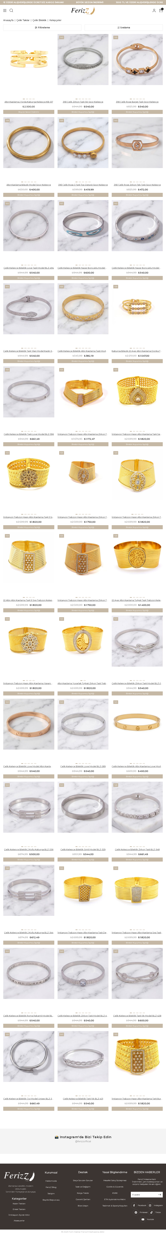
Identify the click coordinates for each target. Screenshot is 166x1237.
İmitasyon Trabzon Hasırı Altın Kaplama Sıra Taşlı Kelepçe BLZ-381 (137, 932)
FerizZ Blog (51, 1187)
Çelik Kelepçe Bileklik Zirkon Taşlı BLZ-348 (137, 849)
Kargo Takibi (83, 1193)
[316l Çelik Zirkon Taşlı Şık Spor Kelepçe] (83, 66)
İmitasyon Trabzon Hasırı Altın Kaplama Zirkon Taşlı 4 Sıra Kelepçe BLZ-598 (83, 434)
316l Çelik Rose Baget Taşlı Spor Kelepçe (137, 101)
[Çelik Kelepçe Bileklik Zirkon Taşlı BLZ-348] (137, 814)
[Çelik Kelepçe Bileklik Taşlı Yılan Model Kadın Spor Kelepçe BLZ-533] (28, 316)
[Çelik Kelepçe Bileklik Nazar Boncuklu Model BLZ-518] (137, 232)
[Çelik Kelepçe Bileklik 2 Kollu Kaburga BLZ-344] (28, 897)
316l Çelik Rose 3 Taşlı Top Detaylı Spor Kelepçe (83, 184)
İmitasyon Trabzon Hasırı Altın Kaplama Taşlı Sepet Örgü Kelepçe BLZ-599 (137, 434)
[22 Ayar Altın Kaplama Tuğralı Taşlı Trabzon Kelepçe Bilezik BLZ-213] (137, 565)
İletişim (51, 1193)
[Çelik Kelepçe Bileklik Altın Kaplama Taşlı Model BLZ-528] (83, 316)
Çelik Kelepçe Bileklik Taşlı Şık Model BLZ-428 (137, 1015)
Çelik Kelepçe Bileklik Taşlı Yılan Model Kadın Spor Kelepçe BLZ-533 (28, 351)
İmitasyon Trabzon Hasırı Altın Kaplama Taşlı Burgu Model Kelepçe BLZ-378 (137, 1098)
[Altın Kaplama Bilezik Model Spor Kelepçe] (28, 149)
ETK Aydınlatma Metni (114, 1199)
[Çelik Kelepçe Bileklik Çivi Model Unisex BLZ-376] (28, 1063)
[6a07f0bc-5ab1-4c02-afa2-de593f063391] (19, 1176)
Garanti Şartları (83, 1199)
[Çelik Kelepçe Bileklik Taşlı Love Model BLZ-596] (28, 399)
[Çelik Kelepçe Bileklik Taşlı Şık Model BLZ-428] (137, 980)
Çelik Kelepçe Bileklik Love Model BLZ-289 (83, 766)
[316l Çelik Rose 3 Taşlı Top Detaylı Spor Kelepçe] (83, 149)
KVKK (115, 1193)
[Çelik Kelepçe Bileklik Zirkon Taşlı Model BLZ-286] (137, 648)
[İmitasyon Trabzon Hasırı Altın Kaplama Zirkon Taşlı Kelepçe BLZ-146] (83, 482)
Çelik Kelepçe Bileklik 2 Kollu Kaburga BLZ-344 (28, 932)
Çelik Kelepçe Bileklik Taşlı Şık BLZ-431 (83, 1098)
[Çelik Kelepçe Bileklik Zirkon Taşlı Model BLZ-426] (83, 980)
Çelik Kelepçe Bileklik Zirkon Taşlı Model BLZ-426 (83, 1015)
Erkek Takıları (19, 1209)
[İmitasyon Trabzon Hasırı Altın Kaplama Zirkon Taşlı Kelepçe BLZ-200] (137, 482)
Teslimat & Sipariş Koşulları (114, 1205)
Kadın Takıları (19, 1203)
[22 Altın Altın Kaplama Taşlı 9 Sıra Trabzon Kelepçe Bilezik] (28, 565)
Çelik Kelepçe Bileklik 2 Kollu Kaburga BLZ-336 (28, 849)
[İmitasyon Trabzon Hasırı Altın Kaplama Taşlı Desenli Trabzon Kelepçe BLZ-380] (83, 897)
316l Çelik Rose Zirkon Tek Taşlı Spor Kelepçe (137, 184)
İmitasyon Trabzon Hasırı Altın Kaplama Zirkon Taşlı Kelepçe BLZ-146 (83, 517)
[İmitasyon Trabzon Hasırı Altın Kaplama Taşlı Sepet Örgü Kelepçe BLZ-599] (137, 399)
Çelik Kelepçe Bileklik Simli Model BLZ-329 (83, 849)
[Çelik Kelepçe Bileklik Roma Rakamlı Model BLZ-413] (28, 980)
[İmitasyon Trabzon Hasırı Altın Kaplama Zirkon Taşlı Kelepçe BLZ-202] (83, 565)
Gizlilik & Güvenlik (114, 1186)
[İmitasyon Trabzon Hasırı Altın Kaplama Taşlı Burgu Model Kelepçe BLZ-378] (137, 1063)
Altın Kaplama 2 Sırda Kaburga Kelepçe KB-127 (29, 101)
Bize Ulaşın (83, 1205)
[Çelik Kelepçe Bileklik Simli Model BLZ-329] (83, 814)
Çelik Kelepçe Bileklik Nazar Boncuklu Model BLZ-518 (137, 268)
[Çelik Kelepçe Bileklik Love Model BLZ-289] (83, 731)
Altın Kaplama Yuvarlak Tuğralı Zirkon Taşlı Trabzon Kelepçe (83, 683)
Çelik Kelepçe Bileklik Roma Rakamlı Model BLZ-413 (28, 1015)
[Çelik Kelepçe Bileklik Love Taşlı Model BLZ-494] (28, 232)
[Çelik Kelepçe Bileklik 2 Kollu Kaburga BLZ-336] (28, 814)
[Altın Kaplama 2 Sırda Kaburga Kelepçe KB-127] (28, 66)
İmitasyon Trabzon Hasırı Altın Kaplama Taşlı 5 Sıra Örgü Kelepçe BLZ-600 (28, 517)
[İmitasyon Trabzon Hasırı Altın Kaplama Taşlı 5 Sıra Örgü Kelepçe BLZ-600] (28, 482)
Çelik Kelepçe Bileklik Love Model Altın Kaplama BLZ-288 (28, 766)
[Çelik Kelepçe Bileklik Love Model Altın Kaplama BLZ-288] (28, 731)
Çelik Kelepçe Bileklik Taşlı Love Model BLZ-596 (29, 434)
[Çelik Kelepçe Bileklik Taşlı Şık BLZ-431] (83, 1063)
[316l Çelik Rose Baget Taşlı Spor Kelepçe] (137, 66)
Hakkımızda (51, 1181)
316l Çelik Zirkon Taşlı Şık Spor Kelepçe (83, 101)
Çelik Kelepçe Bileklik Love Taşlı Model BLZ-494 (29, 268)
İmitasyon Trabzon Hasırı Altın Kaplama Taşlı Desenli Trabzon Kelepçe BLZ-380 (83, 932)
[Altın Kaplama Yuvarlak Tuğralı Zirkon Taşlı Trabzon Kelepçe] (83, 648)
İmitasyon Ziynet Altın (19, 1215)
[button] (22, 348)
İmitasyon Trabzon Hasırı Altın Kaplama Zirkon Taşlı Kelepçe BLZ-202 (83, 600)
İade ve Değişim (83, 1186)
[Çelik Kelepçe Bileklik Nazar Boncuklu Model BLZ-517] (83, 232)
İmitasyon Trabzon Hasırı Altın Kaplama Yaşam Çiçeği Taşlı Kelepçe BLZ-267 (28, 683)
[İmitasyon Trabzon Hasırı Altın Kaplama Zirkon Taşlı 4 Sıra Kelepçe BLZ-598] (83, 399)
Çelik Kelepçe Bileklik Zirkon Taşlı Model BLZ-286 (137, 683)
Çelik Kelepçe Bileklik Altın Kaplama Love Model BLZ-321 (137, 766)
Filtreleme (44, 27)
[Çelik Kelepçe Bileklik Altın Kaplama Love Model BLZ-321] (137, 731)
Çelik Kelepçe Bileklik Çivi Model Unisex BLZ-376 (28, 1098)
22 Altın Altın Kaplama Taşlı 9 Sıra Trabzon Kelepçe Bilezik (28, 600)
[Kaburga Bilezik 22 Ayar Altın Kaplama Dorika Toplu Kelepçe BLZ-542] (137, 316)
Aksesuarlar (19, 1220)
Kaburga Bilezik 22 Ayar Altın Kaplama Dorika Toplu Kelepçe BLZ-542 (137, 351)
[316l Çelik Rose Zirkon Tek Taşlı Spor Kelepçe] (137, 149)
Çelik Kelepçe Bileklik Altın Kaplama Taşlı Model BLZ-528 (83, 351)
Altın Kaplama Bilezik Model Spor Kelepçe (28, 184)
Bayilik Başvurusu (51, 1200)
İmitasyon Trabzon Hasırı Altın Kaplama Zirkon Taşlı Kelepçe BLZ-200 (137, 517)
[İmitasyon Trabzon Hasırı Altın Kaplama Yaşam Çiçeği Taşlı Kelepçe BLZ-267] (28, 648)
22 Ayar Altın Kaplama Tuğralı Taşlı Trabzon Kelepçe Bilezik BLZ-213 (137, 600)
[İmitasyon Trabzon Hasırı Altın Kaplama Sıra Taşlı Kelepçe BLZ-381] (137, 897)
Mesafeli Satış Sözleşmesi (114, 1180)
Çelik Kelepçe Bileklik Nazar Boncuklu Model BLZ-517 (83, 268)
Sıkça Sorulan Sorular (83, 1180)
